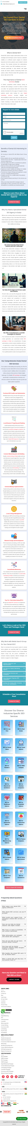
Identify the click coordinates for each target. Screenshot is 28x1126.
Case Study (3, 997)
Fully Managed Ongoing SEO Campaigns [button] (11, 679)
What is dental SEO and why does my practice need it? (12, 959)
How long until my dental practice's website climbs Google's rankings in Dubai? (13, 948)
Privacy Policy (4, 1004)
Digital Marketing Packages (7, 1063)
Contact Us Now (14, 979)
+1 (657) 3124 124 (7, 1084)
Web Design (3, 1043)
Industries (3, 1002)
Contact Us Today (14, 202)
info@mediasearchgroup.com (9, 3)
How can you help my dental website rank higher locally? (11, 925)
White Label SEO (4, 1023)
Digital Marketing (5, 1015)
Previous (0, 1111)
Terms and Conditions (6, 1006)
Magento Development (6, 1051)
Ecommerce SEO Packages (7, 1071)
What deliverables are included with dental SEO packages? (12, 936)
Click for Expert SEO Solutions (14, 887)
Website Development (6, 1039)
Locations (3, 1001)
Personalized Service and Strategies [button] (10, 674)
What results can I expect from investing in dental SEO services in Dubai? (13, 919)
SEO (2, 1017)
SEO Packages (4, 1056)
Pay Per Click (4, 1030)
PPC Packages (4, 1060)
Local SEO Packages (5, 1069)
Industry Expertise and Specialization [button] (9, 664)
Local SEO (3, 1021)
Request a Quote (23, 2)
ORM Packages (4, 1062)
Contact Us (3, 993)
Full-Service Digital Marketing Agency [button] (11, 669)
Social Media (4, 1032)
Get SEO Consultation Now (14, 37)
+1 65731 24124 (6, 1099)
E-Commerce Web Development (8, 1041)
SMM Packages (4, 1058)
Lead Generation (5, 1019)
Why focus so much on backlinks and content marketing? (12, 930)
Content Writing (4, 1025)
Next (27, 1111)
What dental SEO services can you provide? (13, 912)
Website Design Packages (7, 1073)
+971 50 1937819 (5, 1)
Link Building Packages (6, 1067)
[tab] (14, 664)
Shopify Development (6, 1038)
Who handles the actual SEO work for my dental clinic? (13, 954)
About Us (3, 991)
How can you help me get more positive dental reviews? (12, 941)
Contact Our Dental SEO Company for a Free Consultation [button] (12, 683)
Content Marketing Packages (7, 1065)
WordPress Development (6, 1045)
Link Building (4, 1028)
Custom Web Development (7, 1047)
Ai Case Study (4, 999)
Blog (2, 995)
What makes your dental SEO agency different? (11, 907)
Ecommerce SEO (5, 1027)
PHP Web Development (6, 1049)
